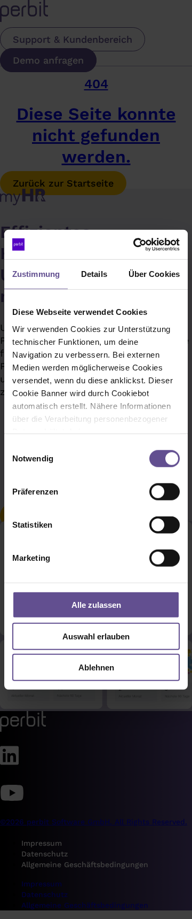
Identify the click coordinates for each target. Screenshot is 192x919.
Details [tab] (94, 274)
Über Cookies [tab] (154, 274)
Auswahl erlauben (96, 635)
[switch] (164, 491)
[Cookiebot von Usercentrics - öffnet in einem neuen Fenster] (135, 244)
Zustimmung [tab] (36, 274)
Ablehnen (96, 667)
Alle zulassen (96, 604)
